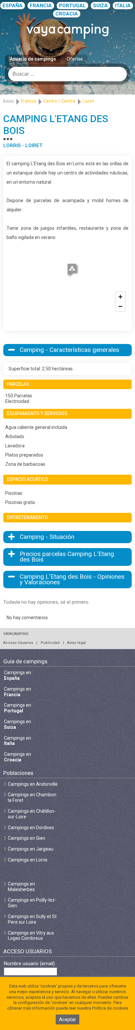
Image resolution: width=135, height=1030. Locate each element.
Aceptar (67, 1019)
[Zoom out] (120, 306)
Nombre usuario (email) (29, 963)
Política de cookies (110, 1008)
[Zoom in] (120, 297)
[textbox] (67, 74)
